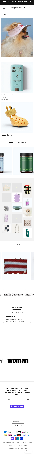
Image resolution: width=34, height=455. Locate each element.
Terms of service (13, 445)
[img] (17, 309)
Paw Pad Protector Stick (8, 95)
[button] (4, 8)
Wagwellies (5, 135)
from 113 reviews (17, 312)
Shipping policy (23, 445)
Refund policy (20, 442)
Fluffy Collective (10, 442)
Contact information (14, 448)
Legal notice (24, 448)
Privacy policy (29, 442)
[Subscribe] (28, 399)
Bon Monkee (6, 60)
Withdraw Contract (18, 451)
